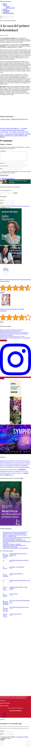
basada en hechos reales (24, 460)
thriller (7, 475)
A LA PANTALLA (6, 10)
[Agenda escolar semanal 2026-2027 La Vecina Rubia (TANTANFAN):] (6, 305)
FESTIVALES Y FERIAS (10, 8)
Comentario (3, 151)
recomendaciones (9, 473)
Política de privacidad (5, 703)
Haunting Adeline (13, 594)
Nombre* (2, 200)
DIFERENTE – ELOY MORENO (16, 567)
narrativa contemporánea (6, 469)
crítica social (2, 464)
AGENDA (5, 5)
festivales (4, 465)
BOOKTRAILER (6, 12)
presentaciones (22, 471)
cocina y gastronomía (20, 462)
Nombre (2, 163)
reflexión (14, 473)
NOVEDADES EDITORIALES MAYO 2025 (18, 607)
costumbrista (27, 462)
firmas (20, 465)
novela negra (9, 471)
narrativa (27, 467)
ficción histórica (14, 465)
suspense (2, 475)
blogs (11, 462)
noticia (17, 469)
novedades (3, 471)
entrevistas (19, 464)
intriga (10, 467)
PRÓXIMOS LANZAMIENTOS (16, 573)
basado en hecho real (5, 462)
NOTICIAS (5, 9)
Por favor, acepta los (15, 206)
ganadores (24, 465)
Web (1, 168)
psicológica (2, 473)
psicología (26, 471)
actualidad (2, 460)
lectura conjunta (15, 467)
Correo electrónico (4, 166)
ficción (8, 465)
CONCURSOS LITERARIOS (8, 13)
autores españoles (9, 461)
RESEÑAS (5, 4)
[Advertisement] (15, 636)
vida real (12, 475)
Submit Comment (4, 175)
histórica (2, 467)
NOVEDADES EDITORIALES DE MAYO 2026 (19, 580)
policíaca (17, 471)
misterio (22, 467)
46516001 (2, 292)
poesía (14, 471)
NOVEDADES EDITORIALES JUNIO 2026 (18, 560)
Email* (1, 203)
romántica (18, 473)
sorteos (26, 473)
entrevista (14, 464)
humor (6, 467)
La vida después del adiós (15, 614)
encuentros (9, 464)
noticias (22, 469)
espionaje (23, 463)
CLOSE (2, 739)
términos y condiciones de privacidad (20, 206)
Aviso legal (2, 700)
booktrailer (14, 462)
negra (14, 469)
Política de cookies (4, 705)
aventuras (16, 460)
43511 (1, 321)
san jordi (22, 473)
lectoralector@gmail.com (15, 710)
